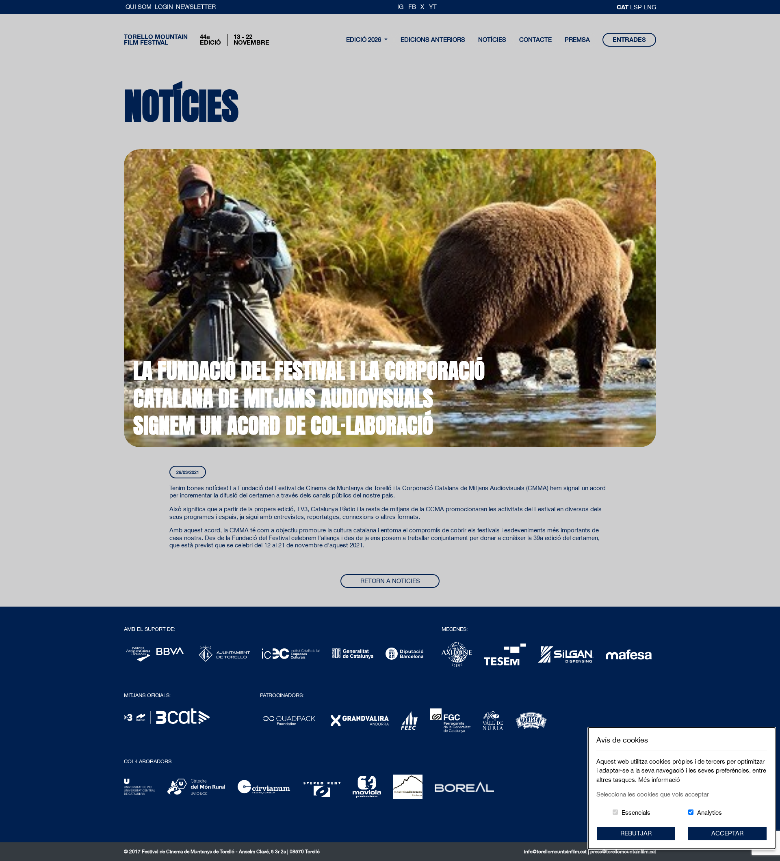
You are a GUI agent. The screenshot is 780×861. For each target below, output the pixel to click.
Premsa (577, 39)
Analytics (709, 812)
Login (164, 6)
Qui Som (139, 6)
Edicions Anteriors (433, 39)
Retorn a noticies (390, 580)
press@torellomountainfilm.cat (623, 852)
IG (400, 6)
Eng (650, 7)
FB (412, 6)
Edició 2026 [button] (364, 39)
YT (433, 6)
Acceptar (727, 833)
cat (623, 7)
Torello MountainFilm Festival (156, 39)
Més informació (659, 779)
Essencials (636, 812)
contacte (535, 39)
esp (637, 7)
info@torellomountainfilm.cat (556, 852)
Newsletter (196, 6)
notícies (492, 39)
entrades (629, 39)
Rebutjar (636, 833)
